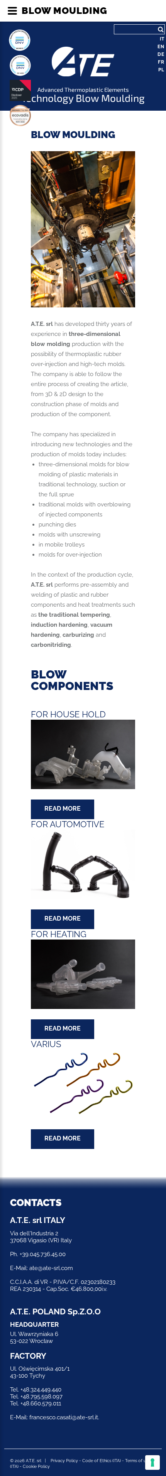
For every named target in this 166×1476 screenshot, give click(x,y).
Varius (46, 1044)
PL (161, 70)
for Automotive (67, 824)
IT (162, 39)
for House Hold (68, 714)
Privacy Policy (64, 1460)
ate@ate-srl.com (51, 1268)
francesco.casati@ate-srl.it (63, 1417)
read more (62, 808)
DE (161, 54)
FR (161, 62)
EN (161, 46)
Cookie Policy (36, 1466)
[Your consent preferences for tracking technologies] (152, 1462)
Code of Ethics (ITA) (101, 1460)
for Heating (58, 934)
